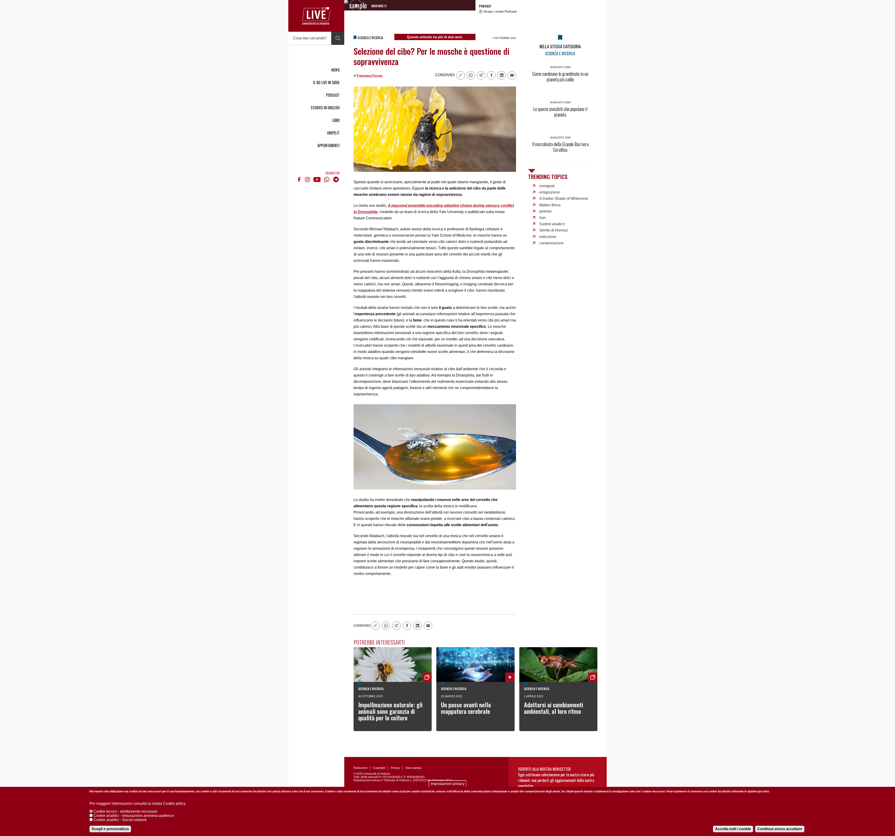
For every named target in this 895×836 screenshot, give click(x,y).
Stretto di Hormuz (553, 230)
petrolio (545, 211)
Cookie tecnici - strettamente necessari (125, 811)
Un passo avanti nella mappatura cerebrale (466, 708)
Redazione (361, 768)
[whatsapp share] (471, 75)
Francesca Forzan (369, 75)
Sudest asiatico (552, 224)
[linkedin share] (501, 75)
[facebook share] (491, 75)
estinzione (547, 237)
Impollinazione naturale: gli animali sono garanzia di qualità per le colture (390, 711)
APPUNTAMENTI (328, 145)
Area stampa (413, 768)
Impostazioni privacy (448, 784)
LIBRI (336, 120)
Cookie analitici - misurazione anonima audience (133, 816)
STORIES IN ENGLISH (325, 108)
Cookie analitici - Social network (120, 820)
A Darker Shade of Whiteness (563, 198)
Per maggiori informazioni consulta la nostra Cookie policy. (138, 803)
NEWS (335, 70)
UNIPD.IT (333, 133)
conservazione (551, 243)
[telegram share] (481, 75)
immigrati (546, 186)
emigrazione (549, 192)
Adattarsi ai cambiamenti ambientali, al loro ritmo (553, 708)
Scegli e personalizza (110, 829)
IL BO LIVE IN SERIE (326, 82)
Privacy (395, 768)
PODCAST (333, 95)
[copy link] (460, 75)
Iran (542, 218)
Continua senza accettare (779, 829)
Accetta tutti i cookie (733, 829)
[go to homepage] (316, 16)
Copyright (379, 768)
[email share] (512, 75)
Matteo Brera (550, 205)
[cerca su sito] (337, 38)
